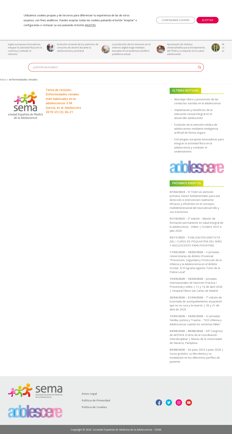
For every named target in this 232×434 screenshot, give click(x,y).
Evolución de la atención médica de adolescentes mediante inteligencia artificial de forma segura (196, 128)
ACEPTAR (207, 20)
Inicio (3, 79)
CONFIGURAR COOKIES (176, 20)
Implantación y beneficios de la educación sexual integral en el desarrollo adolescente (193, 114)
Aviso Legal (89, 393)
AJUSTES (90, 25)
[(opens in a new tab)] (25, 105)
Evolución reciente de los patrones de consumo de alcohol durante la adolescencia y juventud (39, 47)
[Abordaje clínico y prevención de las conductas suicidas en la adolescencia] (176, 47)
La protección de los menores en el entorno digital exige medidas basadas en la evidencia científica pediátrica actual (92, 49)
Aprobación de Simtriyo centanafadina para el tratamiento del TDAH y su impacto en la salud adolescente (147, 49)
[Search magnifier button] (199, 67)
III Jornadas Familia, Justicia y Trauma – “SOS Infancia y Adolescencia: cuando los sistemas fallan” (196, 320)
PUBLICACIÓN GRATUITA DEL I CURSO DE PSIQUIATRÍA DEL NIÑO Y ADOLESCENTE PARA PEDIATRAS (196, 241)
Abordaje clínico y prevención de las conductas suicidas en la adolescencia (203, 47)
